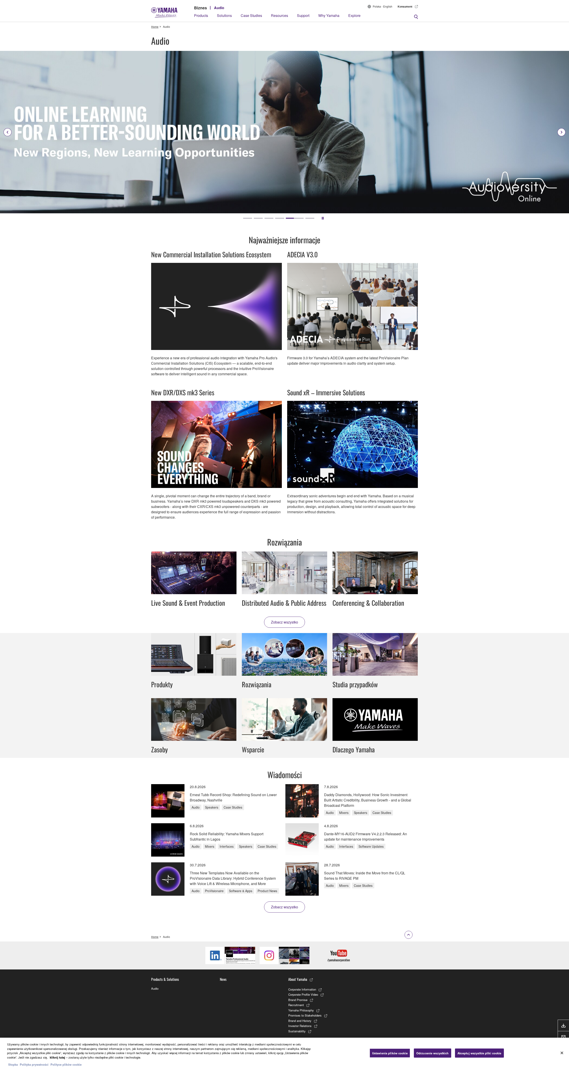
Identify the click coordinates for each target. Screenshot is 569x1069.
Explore (354, 15)
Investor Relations (300, 1026)
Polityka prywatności (34, 1064)
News (223, 979)
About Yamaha (297, 979)
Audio (219, 7)
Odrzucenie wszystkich (432, 1053)
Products (201, 15)
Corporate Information (302, 989)
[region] (284, 1053)
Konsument (405, 6)
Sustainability (297, 1031)
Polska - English (382, 6)
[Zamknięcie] (562, 1053)
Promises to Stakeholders (305, 1015)
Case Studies (251, 15)
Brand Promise (297, 1000)
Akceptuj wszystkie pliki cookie (479, 1053)
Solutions (224, 15)
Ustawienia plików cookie (390, 1053)
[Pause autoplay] (323, 218)
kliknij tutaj (57, 1057)
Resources (279, 15)
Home (154, 26)
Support (303, 15)
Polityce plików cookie (66, 1064)
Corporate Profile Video (303, 994)
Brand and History (299, 1021)
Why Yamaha (328, 15)
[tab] (247, 218)
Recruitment (296, 1005)
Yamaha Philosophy (301, 1010)
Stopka (13, 1064)
